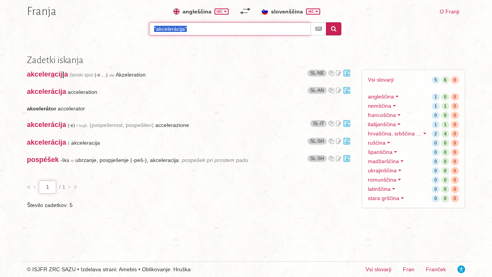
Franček (436, 269)
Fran (408, 269)
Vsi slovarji (381, 80)
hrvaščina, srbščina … (395, 133)
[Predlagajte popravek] (338, 73)
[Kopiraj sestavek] (331, 73)
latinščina (379, 189)
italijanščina (382, 124)
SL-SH (318, 141)
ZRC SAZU (62, 269)
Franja (42, 11)
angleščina (381, 96)
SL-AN (318, 90)
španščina (380, 152)
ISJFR (39, 269)
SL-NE (318, 73)
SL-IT (320, 123)
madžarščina (383, 161)
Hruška (182, 269)
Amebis (128, 269)
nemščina (379, 106)
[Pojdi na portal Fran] (346, 73)
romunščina (382, 180)
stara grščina (383, 198)
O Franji (449, 11)
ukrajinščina (382, 170)
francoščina (382, 115)
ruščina (377, 143)
